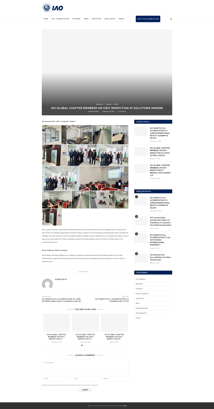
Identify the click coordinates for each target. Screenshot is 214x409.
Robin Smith (94, 111)
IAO (125, 406)
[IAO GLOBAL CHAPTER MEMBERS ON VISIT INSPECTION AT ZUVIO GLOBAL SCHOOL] (56, 323)
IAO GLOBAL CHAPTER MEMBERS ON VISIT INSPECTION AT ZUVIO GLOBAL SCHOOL (160, 152)
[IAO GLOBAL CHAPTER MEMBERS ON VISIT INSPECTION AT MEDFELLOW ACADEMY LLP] (141, 168)
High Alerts (110, 19)
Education (96, 19)
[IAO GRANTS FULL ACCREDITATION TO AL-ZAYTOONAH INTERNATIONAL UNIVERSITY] (141, 238)
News (86, 19)
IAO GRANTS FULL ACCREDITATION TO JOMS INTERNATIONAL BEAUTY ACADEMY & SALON (160, 133)
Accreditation (140, 279)
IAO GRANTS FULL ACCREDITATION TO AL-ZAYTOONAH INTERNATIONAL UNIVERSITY (160, 240)
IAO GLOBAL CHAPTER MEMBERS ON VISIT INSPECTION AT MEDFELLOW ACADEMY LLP (160, 170)
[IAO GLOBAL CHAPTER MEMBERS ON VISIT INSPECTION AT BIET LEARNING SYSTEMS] (85, 323)
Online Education (142, 308)
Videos (121, 19)
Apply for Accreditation (148, 19)
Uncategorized (141, 313)
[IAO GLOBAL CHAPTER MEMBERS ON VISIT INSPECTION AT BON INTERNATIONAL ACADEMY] (114, 323)
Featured (76, 19)
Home (45, 19)
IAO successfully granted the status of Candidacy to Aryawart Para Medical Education (160, 221)
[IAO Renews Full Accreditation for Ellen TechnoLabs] (141, 258)
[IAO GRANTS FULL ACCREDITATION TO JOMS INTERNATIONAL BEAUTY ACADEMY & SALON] (141, 131)
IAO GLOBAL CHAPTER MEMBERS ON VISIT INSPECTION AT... (56, 337)
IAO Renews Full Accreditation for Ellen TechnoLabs (160, 257)
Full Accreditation (60, 19)
